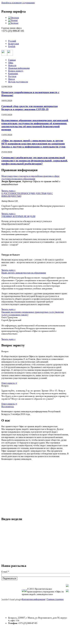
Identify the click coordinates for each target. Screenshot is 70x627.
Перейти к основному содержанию (18, 2)
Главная (12, 60)
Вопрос (5, 351)
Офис (10, 62)
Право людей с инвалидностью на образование (23, 272)
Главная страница (55, 599)
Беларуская (13, 43)
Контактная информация (33, 599)
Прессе (11, 79)
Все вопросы (7, 406)
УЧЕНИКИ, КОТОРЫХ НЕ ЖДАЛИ (18, 216)
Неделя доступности (18, 81)
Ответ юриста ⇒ (9, 383)
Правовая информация (19, 68)
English (11, 46)
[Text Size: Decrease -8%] (13, 17)
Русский (12, 41)
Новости (12, 65)
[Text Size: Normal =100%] (13, 20)
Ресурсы (12, 76)
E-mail (5, 571)
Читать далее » (8, 190)
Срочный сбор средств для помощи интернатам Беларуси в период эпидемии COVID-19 (29, 108)
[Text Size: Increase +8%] (13, 23)
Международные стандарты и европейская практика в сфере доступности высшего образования (30, 177)
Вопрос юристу (15, 71)
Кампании (13, 73)
